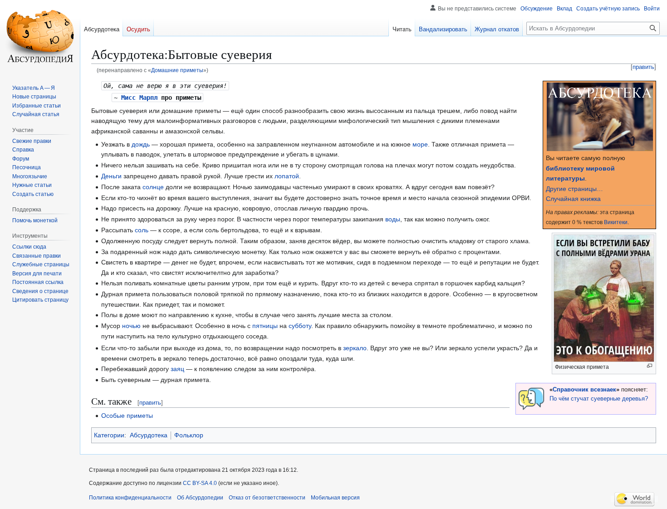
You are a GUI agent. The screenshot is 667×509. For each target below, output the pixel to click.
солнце (153, 187)
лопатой (287, 176)
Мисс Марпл (139, 97)
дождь (141, 144)
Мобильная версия (335, 497)
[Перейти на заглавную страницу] (40, 36)
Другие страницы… (574, 188)
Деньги (111, 176)
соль (141, 230)
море (420, 144)
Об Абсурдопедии (200, 497)
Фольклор (188, 435)
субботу (300, 325)
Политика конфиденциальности (130, 497)
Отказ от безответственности (267, 497)
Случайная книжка (573, 198)
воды (392, 219)
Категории (109, 435)
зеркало (355, 348)
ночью (131, 325)
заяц (177, 368)
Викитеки (616, 222)
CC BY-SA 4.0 (200, 483)
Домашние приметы (177, 70)
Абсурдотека (148, 435)
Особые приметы (127, 415)
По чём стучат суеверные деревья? (598, 399)
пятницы (265, 325)
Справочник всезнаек (584, 390)
